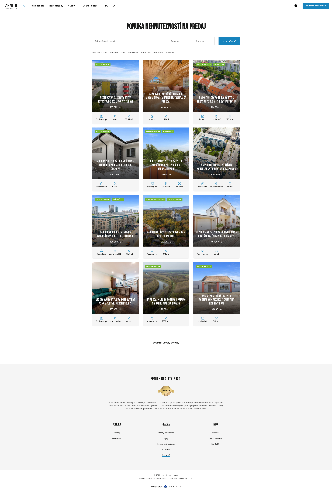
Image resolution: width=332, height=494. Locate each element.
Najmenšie (158, 52)
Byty (166, 438)
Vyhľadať (231, 41)
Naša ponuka (37, 5)
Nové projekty (56, 5)
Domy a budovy (166, 432)
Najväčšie (170, 52)
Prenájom (116, 438)
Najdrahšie (146, 52)
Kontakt (215, 444)
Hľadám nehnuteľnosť (315, 5)
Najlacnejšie (133, 52)
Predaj (117, 432)
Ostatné (166, 455)
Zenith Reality (90, 5)
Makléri (215, 432)
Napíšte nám (215, 438)
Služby (71, 5)
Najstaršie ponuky (117, 52)
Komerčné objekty (166, 444)
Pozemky (166, 449)
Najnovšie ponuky (99, 52)
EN (114, 5)
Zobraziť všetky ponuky (166, 342)
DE (106, 5)
